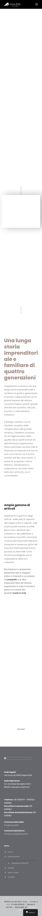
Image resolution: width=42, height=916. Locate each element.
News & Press (13, 872)
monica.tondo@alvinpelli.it (16, 834)
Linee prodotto (14, 856)
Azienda (11, 868)
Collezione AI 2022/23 (19, 863)
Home (10, 852)
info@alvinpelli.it (11, 825)
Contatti (11, 877)
